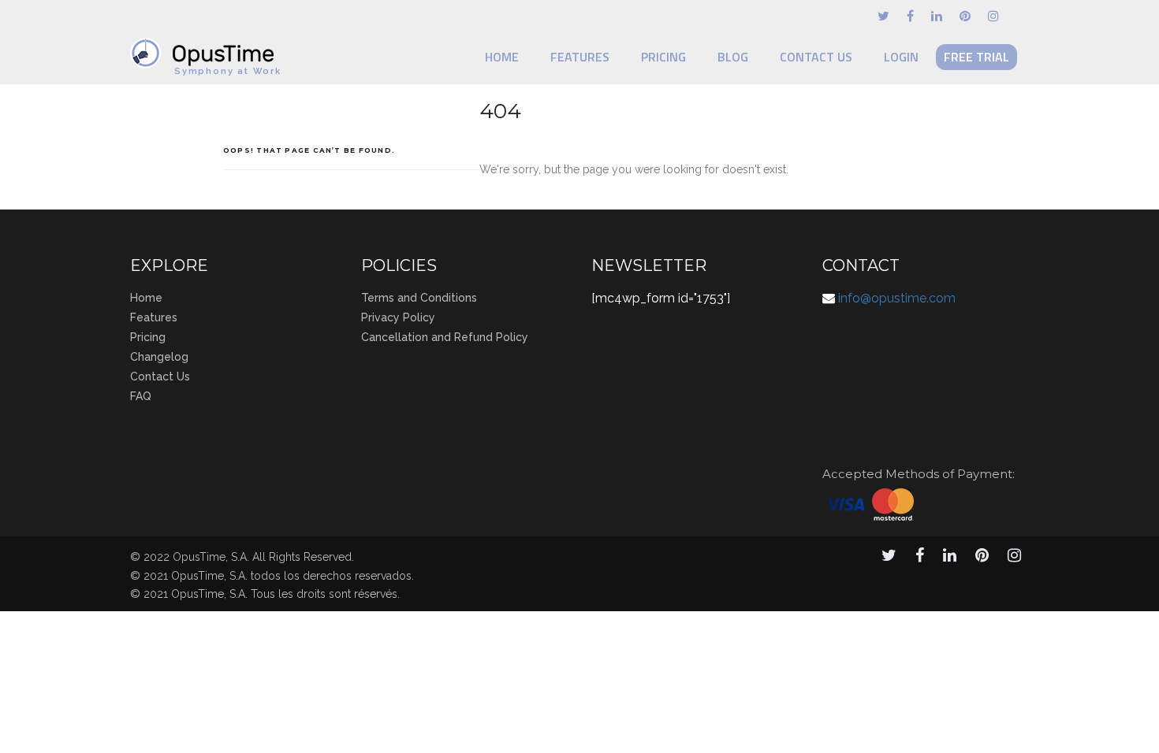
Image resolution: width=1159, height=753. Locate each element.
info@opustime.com (897, 298)
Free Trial (976, 56)
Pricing (663, 56)
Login (901, 56)
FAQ (140, 396)
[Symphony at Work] (205, 45)
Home (502, 56)
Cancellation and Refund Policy (444, 337)
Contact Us (816, 56)
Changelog (159, 357)
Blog (732, 56)
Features (579, 56)
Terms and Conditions (419, 297)
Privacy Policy (398, 317)
